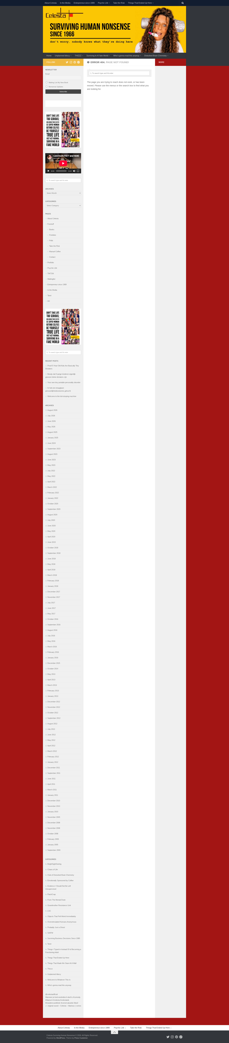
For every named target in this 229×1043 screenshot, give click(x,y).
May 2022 (51, 476)
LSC (49, 911)
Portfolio (50, 262)
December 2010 (53, 801)
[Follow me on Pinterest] (74, 62)
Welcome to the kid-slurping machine (61, 396)
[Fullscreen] (78, 171)
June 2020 (51, 526)
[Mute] (74, 171)
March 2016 (52, 647)
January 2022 (52, 498)
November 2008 (53, 828)
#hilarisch (49, 1000)
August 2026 (52, 410)
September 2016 (53, 625)
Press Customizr (81, 1038)
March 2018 (52, 575)
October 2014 (52, 669)
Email (47, 74)
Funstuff (50, 224)
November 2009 (53, 817)
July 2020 (51, 520)
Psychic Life (103, 3)
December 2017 (53, 592)
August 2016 (52, 630)
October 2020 (52, 504)
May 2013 (51, 674)
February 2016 (53, 652)
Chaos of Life (52, 869)
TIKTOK (50, 273)
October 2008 (52, 834)
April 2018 (51, 570)
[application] (63, 163)
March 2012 (52, 751)
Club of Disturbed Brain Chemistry (60, 875)
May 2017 (51, 614)
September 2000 (53, 850)
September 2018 (53, 553)
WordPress (60, 1038)
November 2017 (53, 597)
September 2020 (53, 509)
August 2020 (52, 515)
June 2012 (51, 735)
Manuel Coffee (55, 251)
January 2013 (52, 696)
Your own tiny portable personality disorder (63, 382)
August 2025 (52, 432)
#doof (76, 1003)
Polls (51, 240)
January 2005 (52, 845)
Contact (52, 257)
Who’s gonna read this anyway (126, 56)
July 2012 (51, 729)
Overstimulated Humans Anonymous (61, 922)
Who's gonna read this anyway (59, 985)
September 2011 (53, 773)
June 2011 (51, 779)
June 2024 (51, 443)
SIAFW (50, 933)
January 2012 (52, 762)
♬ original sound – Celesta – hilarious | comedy (63, 1006)
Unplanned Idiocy (62, 56)
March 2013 (52, 685)
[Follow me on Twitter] (67, 62)
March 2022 (52, 487)
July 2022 (51, 471)
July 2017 (51, 603)
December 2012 (53, 702)
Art (48, 301)
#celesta (56, 1000)
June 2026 (51, 421)
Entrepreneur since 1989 (84, 3)
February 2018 (53, 581)
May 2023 (51, 465)
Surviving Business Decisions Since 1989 (63, 938)
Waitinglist (51, 279)
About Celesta (51, 3)
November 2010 (53, 806)
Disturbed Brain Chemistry (155, 56)
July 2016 (51, 636)
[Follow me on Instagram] (70, 62)
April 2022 (51, 482)
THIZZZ (78, 56)
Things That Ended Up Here (140, 3)
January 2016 (52, 658)
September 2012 (53, 718)
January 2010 (52, 812)
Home (49, 56)
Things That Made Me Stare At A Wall (61, 963)
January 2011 (52, 795)
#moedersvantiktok (52, 1003)
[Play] (48, 171)
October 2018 (52, 548)
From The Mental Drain (56, 900)
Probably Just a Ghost (56, 927)
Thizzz (50, 969)
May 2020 (51, 531)
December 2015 (53, 663)
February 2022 (53, 493)
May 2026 (51, 427)
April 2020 (51, 537)
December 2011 (53, 768)
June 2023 (51, 460)
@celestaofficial (51, 994)
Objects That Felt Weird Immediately (61, 916)
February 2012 (53, 757)
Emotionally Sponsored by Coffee (60, 880)
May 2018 (51, 564)
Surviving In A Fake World (97, 56)
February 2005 (53, 839)
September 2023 (53, 449)
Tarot (49, 295)
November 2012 (53, 707)
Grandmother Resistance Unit (59, 905)
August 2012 (52, 724)
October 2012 (52, 713)
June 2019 (51, 542)
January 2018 (52, 586)
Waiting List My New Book (58, 82)
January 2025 (52, 438)
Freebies (52, 235)
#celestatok (64, 1000)
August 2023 (52, 454)
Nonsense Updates (55, 87)
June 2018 (51, 559)
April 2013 (51, 680)
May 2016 (51, 641)
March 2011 (52, 790)
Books (51, 229)
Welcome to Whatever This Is (58, 980)
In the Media (65, 3)
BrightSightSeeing (54, 864)
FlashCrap (51, 894)
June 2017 (51, 608)
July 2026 (51, 416)
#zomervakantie (67, 1003)
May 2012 (51, 740)
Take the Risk (119, 3)
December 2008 (53, 823)
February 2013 (53, 691)
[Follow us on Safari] (78, 62)
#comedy (76, 997)
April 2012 (51, 746)
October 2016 (52, 619)
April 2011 (51, 784)
